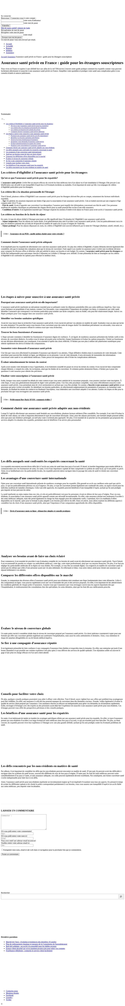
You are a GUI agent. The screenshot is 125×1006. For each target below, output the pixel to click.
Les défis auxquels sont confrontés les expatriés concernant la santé (29, 150)
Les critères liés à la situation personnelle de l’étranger (29, 128)
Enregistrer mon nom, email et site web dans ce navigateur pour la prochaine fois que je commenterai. (42, 850)
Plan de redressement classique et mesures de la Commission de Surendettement (36, 944)
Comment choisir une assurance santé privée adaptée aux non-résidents (30, 148)
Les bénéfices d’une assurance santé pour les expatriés (24, 165)
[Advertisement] (62, 93)
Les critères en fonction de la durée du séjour (25, 130)
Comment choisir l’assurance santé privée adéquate (27, 131)
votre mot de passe (31, 23)
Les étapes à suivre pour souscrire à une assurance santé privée (27, 134)
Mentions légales (12, 993)
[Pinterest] (23, 799)
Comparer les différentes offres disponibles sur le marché (25, 156)
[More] (40, 799)
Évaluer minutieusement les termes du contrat (26, 143)
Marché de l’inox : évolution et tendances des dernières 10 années (31, 942)
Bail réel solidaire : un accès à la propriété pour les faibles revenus (31, 946)
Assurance (10, 53)
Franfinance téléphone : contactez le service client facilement (29, 951)
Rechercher (5, 893)
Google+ (9, 997)
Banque (9, 48)
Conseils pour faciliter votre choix (17, 163)
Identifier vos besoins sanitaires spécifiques (25, 138)
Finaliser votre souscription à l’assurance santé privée (28, 145)
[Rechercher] (120, 896)
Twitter (8, 1000)
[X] (14, 799)
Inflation (9, 50)
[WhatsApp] (31, 799)
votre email (28, 35)
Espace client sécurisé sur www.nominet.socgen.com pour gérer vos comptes (35, 948)
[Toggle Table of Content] (3, 119)
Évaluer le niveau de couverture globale (19, 159)
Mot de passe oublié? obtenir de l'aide (15, 28)
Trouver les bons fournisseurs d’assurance (24, 140)
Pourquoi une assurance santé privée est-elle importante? (29, 136)
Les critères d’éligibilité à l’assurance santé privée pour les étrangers (29, 124)
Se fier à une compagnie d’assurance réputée (21, 161)
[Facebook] (5, 799)
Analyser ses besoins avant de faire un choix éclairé (23, 154)
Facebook (9, 995)
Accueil (9, 44)
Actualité (9, 46)
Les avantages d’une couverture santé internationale (23, 152)
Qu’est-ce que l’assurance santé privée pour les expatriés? (29, 126)
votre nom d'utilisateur (32, 20)
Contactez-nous (12, 991)
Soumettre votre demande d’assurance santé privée (27, 141)
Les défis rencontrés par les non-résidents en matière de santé (27, 167)
